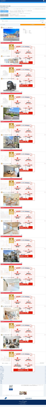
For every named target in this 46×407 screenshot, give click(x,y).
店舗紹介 (1, 380)
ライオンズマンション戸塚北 (7, 163)
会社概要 (1, 381)
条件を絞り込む (2, 18)
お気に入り (43, 1)
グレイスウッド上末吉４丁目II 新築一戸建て (8, 192)
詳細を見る (11, 41)
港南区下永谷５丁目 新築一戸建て (7, 306)
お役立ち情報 (1, 377)
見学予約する (3, 93)
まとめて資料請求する (32, 24)
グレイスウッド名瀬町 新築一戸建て (8, 27)
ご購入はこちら (23, 387)
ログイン (1, 2)
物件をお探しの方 (2, 374)
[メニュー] (45, 0)
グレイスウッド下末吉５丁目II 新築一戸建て (8, 78)
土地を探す (1, 373)
